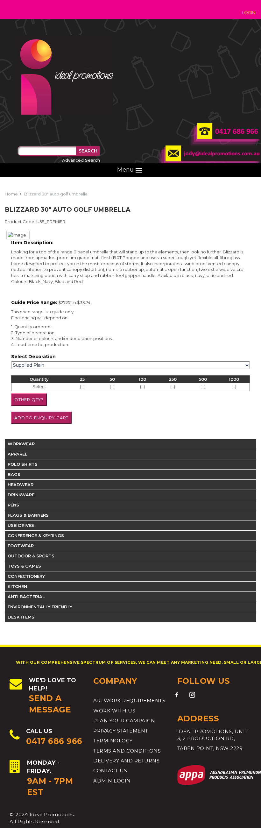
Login (248, 12)
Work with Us (114, 711)
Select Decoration (33, 356)
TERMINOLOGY (113, 741)
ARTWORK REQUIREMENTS (129, 700)
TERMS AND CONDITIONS (127, 751)
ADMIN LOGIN (112, 781)
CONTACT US (110, 771)
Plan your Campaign (124, 721)
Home (11, 193)
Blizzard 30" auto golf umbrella (56, 193)
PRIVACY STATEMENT (120, 731)
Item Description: (32, 242)
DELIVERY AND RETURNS (126, 761)
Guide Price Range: (34, 302)
